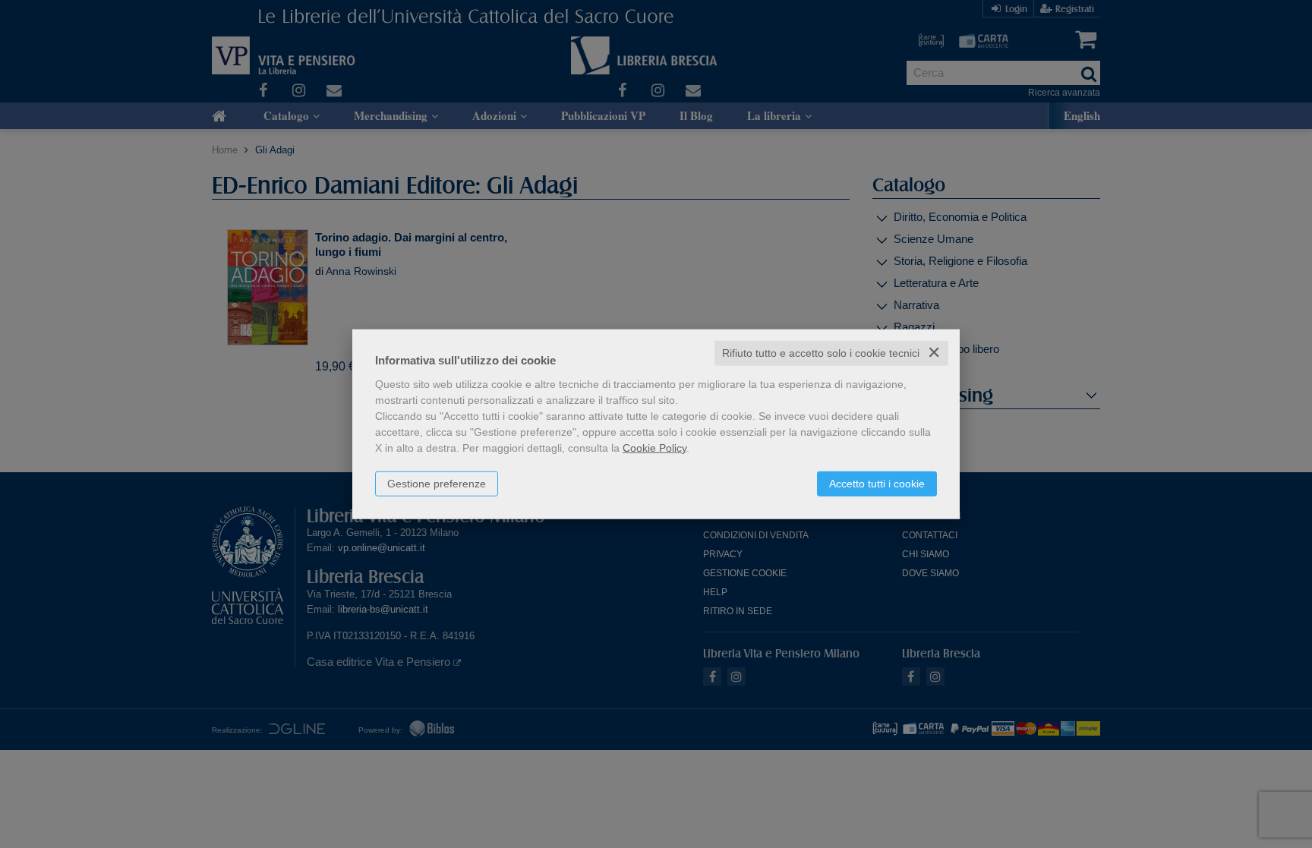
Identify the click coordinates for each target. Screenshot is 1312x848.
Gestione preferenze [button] (436, 484)
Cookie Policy (654, 448)
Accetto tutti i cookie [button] (877, 484)
